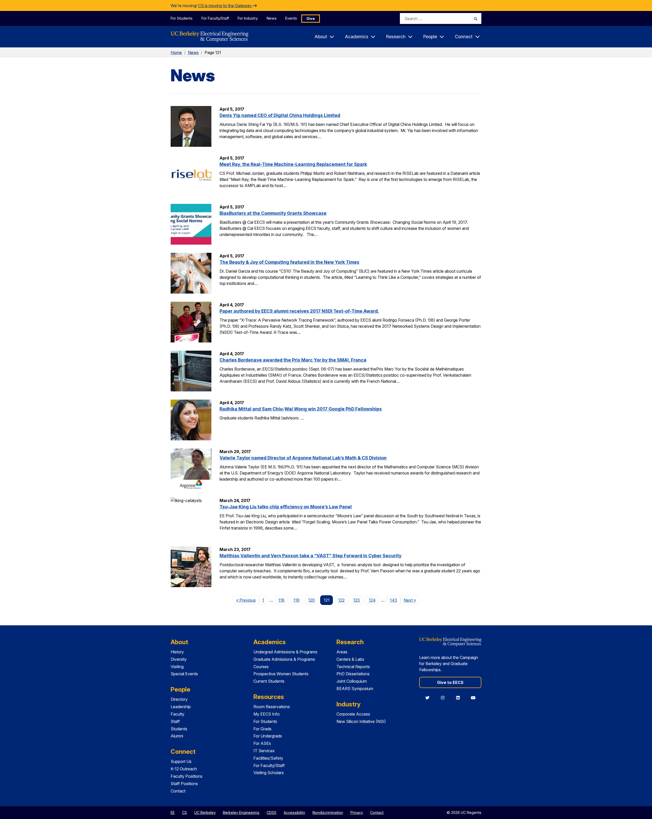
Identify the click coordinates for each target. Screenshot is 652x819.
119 (296, 600)
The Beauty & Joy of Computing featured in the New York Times (289, 262)
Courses (261, 666)
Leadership (181, 706)
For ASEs (262, 743)
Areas (341, 651)
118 (281, 600)
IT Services (264, 750)
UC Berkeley (205, 812)
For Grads (262, 728)
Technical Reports (353, 666)
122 (341, 600)
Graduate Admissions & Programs (284, 659)
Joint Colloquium (351, 681)
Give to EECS (450, 682)
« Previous (247, 600)
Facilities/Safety (268, 758)
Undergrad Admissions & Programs (285, 651)
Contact (178, 791)
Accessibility (294, 812)
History (177, 651)
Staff (175, 721)
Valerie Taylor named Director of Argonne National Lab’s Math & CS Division (303, 457)
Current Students (268, 681)
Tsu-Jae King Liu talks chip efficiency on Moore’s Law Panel (286, 506)
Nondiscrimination (328, 812)
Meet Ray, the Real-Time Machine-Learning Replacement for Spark (293, 164)
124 (372, 600)
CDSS (271, 812)
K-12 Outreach (184, 768)
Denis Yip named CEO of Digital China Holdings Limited (280, 115)
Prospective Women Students (280, 673)
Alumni (177, 735)
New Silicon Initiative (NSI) (361, 721)
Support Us (181, 761)
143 (393, 600)
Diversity (179, 659)
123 (356, 600)
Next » (411, 600)
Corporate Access (353, 714)
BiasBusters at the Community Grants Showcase (273, 213)
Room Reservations (271, 706)
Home (176, 52)
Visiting (177, 666)
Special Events (184, 673)
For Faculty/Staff (215, 18)
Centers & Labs (350, 659)
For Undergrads (267, 735)
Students (179, 728)
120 (311, 600)
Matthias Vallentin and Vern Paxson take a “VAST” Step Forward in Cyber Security (310, 555)
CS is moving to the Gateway (225, 5)
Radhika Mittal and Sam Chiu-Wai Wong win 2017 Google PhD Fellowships (301, 409)
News (272, 18)
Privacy (356, 812)
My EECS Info (266, 714)
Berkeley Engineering (241, 812)
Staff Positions (184, 783)
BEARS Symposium (354, 688)
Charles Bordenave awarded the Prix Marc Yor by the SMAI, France (293, 360)
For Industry (248, 18)
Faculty (177, 714)
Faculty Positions (186, 776)
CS (184, 812)
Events (291, 18)
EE (173, 812)
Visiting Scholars (268, 772)
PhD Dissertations (353, 673)
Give (310, 18)
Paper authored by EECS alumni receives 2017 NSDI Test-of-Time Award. (299, 311)
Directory (179, 699)
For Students (182, 18)
